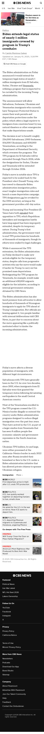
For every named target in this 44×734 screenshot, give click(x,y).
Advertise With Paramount (13, 690)
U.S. (3, 8)
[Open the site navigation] (7, 3)
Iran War (11, 8)
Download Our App (10, 667)
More (19, 475)
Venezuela (28, 85)
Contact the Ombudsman (13, 706)
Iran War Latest (8, 588)
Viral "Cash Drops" (25, 8)
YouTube (6, 608)
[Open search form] (41, 3)
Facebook (6, 612)
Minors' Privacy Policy (11, 647)
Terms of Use (7, 643)
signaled (24, 213)
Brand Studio (7, 671)
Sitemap (5, 675)
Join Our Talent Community (14, 694)
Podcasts (6, 663)
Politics (5, 30)
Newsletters (7, 659)
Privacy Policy (8, 631)
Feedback (6, 702)
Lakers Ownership (10, 596)
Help (4, 698)
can (22, 197)
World (37, 8)
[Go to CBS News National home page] (22, 3)
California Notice (9, 635)
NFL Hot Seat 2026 (10, 592)
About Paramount (9, 686)
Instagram (6, 616)
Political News (8, 584)
